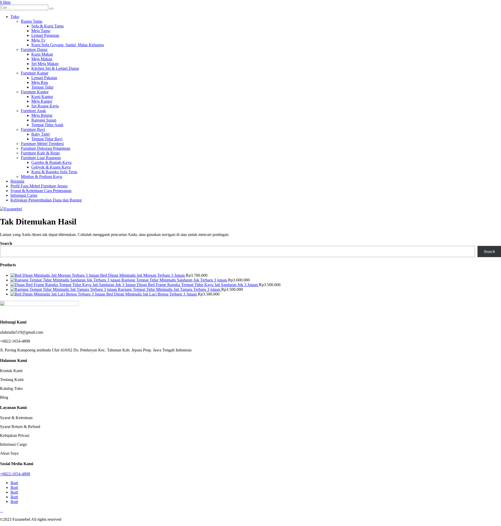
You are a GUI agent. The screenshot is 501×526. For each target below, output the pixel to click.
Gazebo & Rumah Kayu (51, 162)
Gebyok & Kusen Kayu (51, 167)
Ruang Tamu (31, 21)
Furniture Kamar (34, 73)
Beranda (17, 181)
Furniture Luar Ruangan (41, 157)
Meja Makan (41, 59)
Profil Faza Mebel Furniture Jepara (39, 186)
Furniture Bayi (33, 129)
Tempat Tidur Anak (47, 125)
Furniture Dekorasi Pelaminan (45, 148)
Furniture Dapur (34, 49)
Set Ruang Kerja (45, 106)
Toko (14, 16)
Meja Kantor (41, 101)
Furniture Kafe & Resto (40, 153)
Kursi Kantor (42, 96)
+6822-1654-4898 (15, 474)
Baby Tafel (40, 134)
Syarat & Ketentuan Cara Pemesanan (40, 190)
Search (6, 243)
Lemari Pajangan (45, 35)
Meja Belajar (41, 115)
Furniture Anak (33, 110)
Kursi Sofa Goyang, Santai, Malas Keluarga (67, 45)
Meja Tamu (40, 30)
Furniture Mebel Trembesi (42, 143)
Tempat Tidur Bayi (46, 139)
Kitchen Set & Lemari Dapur (55, 68)
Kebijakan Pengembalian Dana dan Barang (46, 200)
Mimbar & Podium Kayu (41, 176)
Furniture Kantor (35, 92)
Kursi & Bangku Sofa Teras (54, 172)
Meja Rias (39, 82)
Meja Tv (38, 40)
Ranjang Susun (43, 120)
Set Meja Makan (44, 63)
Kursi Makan (42, 54)
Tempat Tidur (42, 87)
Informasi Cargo (23, 195)
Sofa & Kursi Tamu (47, 26)
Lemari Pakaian (44, 78)
